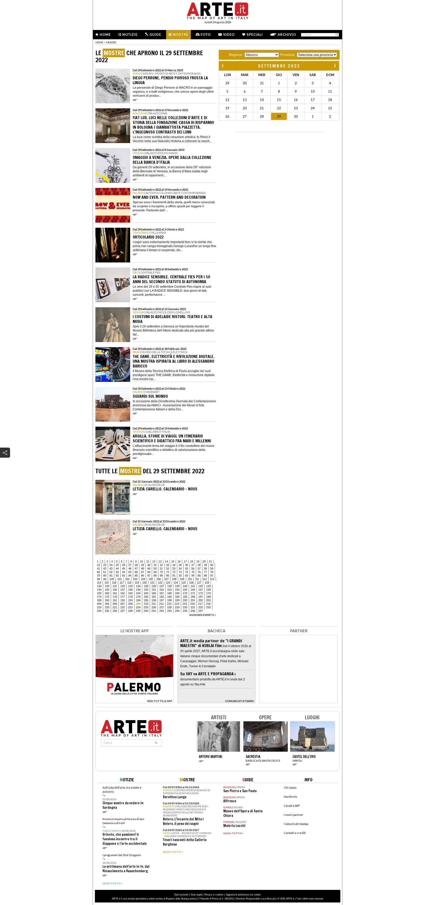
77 (205, 572)
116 (114, 582)
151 (154, 589)
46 (129, 568)
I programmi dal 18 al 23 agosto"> (126, 863)
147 (122, 589)
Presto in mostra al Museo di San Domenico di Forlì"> (124, 831)
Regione (235, 55)
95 (199, 575)
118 (129, 582)
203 (208, 600)
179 (138, 596)
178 (130, 596)
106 (158, 579)
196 (154, 600)
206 (115, 603)
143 (208, 586)
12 (153, 561)
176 (115, 596)
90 (167, 575)
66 (136, 572)
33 (167, 564)
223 (130, 607)
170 (185, 593)
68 (148, 572)
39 (205, 564)
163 (130, 593)
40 (211, 564)
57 (199, 568)
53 (173, 568)
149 (138, 589)
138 (169, 586)
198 (169, 600)
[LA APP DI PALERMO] (134, 702)
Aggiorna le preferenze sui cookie (243, 894)
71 (167, 572)
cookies (219, 894)
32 (161, 564)
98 (98, 579)
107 (166, 579)
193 (130, 600)
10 (141, 561)
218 (208, 603)
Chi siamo (290, 787)
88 (155, 575)
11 (147, 561)
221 (115, 607)
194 (138, 600)
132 (122, 586)
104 (143, 579)
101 (119, 579)
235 (107, 610)
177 (122, 596)
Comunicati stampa (296, 823)
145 (107, 589)
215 (185, 603)
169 (177, 593)
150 (146, 589)
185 (185, 596)
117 (122, 582)
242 (161, 610)
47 (136, 568)
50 (155, 568)
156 (193, 589)
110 (190, 579)
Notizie (129, 34)
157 (200, 589)
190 (107, 600)
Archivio (287, 34)
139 (177, 586)
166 (154, 593)
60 (98, 572)
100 (112, 579)
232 (200, 607)
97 (211, 575)
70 (161, 572)
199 (177, 600)
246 (193, 610)
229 (177, 607)
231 (193, 607)
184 (177, 596)
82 (117, 575)
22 (98, 564)
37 (192, 564)
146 (115, 589)
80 (104, 575)
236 (115, 610)
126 (191, 582)
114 (99, 582)
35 (180, 564)
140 (185, 586)
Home (105, 34)
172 (200, 593)
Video (229, 34)
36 (186, 564)
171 (193, 593)
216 (192, 603)
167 (161, 593)
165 (146, 593)
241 (154, 610)
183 (169, 596)
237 (122, 610)
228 (169, 607)
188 (208, 596)
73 (180, 572)
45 (123, 568)
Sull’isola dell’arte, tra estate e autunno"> (122, 798)
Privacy (208, 894)
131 (115, 586)
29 (142, 564)
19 (197, 561)
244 (177, 610)
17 (185, 561)
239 (138, 610)
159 (99, 593)
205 (107, 603)
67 (142, 572)
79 (98, 575)
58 (205, 568)
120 (144, 582)
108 (174, 579)
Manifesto (290, 796)
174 (99, 596)
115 (106, 582)
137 (161, 586)
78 (211, 572)
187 (200, 596)
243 (169, 610)
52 (167, 568)
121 (152, 582)
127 (199, 582)
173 (208, 593)
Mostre (180, 34)
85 (136, 575)
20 (204, 561)
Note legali (196, 894)
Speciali (255, 34)
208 (130, 603)
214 (177, 603)
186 (193, 596)
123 (168, 582)
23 (104, 564)
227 (161, 607)
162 (122, 593)
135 (146, 586)
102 (127, 579)
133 (130, 586)
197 (161, 600)
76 (199, 572)
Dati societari (181, 894)
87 (148, 575)
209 (138, 603)
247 (200, 610)
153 (169, 589)
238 (130, 610)
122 (160, 582)
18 (191, 561)
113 (212, 579)
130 (107, 586)
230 (185, 607)
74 (186, 572)
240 (146, 610)
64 (123, 572)
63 (117, 572)
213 (169, 603)
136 (154, 586)
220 (107, 607)
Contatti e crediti (295, 832)
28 (136, 564)
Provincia (287, 55)
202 (200, 600)
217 (200, 603)
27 (129, 564)
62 (111, 572)
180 (146, 596)
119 (137, 582)
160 (107, 593)
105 (151, 579)
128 (207, 582)
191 (115, 600)
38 (199, 564)
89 (161, 575)
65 (129, 572)
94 (192, 575)
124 (175, 582)
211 (154, 603)
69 (155, 572)
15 (172, 561)
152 (161, 589)
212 (161, 603)
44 (117, 568)
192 (122, 600)
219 (99, 607)
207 (122, 603)
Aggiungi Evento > (202, 614)
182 (161, 596)
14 (166, 561)
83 (123, 575)
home (99, 42)
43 (111, 568)
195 (146, 600)
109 (182, 579)
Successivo (335, 65)
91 (173, 575)
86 (142, 575)
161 (115, 593)
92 (180, 575)
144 (99, 589)
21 (210, 561)
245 (185, 610)
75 (192, 572)
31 (155, 564)
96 (205, 575)
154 (177, 589)
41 (98, 568)
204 (99, 603)
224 (138, 607)
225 (146, 607)
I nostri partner (293, 814)
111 (197, 579)
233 (208, 607)
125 (183, 582)
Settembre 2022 (279, 65)
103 (135, 579)
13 (160, 561)
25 (117, 564)
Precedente (223, 65)
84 (129, 575)
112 (204, 579)
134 (138, 586)
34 (173, 564)
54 (180, 568)
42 (104, 568)
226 (154, 607)
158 (208, 589)
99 (104, 579)
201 (193, 600)
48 (142, 568)
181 (154, 596)
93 (186, 575)
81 (111, 575)
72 (173, 572)
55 (186, 568)
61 (104, 572)
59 (211, 568)
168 (169, 593)
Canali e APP (292, 805)
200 (185, 600)
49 (148, 568)
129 (99, 586)
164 (138, 593)
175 (107, 596)
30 (148, 564)
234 (99, 610)
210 (146, 603)
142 (200, 586)
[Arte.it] (217, 10)
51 (161, 568)
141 (193, 586)
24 (111, 564)
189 (99, 600)
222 (122, 607)
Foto (206, 34)
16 (178, 561)
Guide (155, 34)
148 (130, 589)
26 (123, 564)
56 (192, 568)
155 (185, 589)
